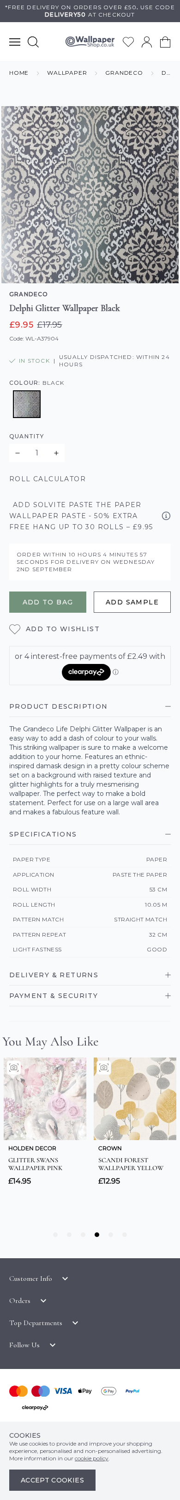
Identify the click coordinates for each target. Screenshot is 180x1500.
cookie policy (91, 1458)
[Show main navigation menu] (14, 42)
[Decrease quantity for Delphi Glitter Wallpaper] (17, 453)
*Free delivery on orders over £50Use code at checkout (90, 11)
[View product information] (166, 515)
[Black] (26, 404)
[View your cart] (165, 42)
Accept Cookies (52, 1480)
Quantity (26, 436)
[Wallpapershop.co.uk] (90, 41)
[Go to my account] (146, 42)
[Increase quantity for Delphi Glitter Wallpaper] (56, 453)
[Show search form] (33, 42)
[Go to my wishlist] (128, 42)
